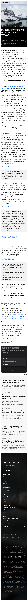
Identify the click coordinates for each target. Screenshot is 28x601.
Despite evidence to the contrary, (11, 303)
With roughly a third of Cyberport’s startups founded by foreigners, (9, 237)
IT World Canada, (9, 166)
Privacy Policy (6, 556)
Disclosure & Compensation (16, 556)
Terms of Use (18, 370)
